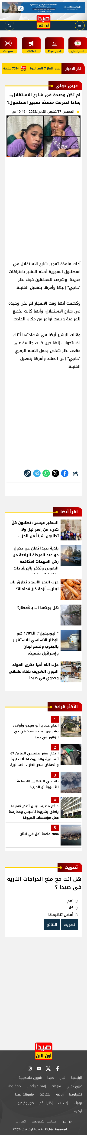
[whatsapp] (27, 473)
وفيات (78, 1103)
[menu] (80, 25)
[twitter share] (55, 473)
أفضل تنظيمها (60, 914)
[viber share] (37, 473)
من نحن (67, 1121)
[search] (9, 25)
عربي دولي (74, 1086)
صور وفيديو (26, 1103)
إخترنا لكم (46, 1103)
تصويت (69, 924)
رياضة (60, 1094)
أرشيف (77, 1111)
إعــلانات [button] (63, 1103)
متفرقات (45, 1094)
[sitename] (43, 1051)
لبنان (62, 1078)
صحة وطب (14, 1086)
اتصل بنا (21, 1121)
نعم (70, 901)
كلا (70, 908)
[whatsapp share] (46, 473)
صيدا (50, 1078)
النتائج (52, 924)
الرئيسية (76, 1078)
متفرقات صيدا (24, 1094)
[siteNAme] (43, 22)
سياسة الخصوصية (44, 1121)
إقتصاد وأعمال (36, 1086)
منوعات (56, 1086)
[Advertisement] (43, 206)
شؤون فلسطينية (30, 1078)
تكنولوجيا (75, 1094)
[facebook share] (64, 473)
